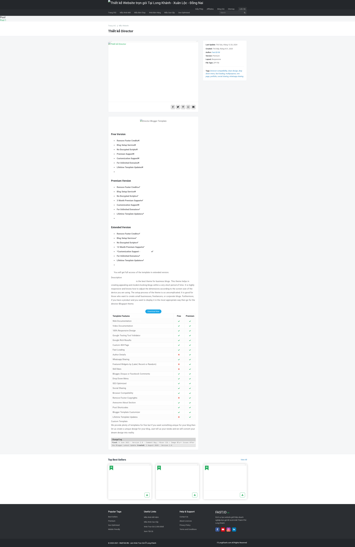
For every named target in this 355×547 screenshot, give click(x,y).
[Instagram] (228, 529)
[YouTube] (223, 529)
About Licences (186, 521)
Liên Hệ (242, 9)
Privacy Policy (185, 525)
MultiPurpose (231, 74)
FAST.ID (222, 512)
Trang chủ (112, 26)
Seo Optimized (114, 525)
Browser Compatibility (218, 71)
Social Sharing (223, 76)
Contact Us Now (153, 436)
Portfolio (213, 76)
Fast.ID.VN (216, 52)
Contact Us (184, 517)
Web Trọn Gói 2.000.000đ (154, 527)
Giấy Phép (199, 9)
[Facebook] (217, 529)
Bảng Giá (220, 9)
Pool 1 (3, 20)
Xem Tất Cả (148, 531)
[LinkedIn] (234, 529)
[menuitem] (125, 12)
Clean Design (233, 71)
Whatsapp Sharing (236, 76)
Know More (146, 251)
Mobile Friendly (114, 529)
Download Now (153, 311)
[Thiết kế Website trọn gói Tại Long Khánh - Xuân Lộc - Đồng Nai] (155, 4)
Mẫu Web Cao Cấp (151, 522)
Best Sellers (113, 517)
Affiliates (210, 9)
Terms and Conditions (188, 529)
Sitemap (231, 9)
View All (244, 460)
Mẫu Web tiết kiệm (151, 517)
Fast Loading (220, 74)
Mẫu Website (124, 26)
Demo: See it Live (122, 129)
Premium (111, 521)
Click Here (136, 321)
